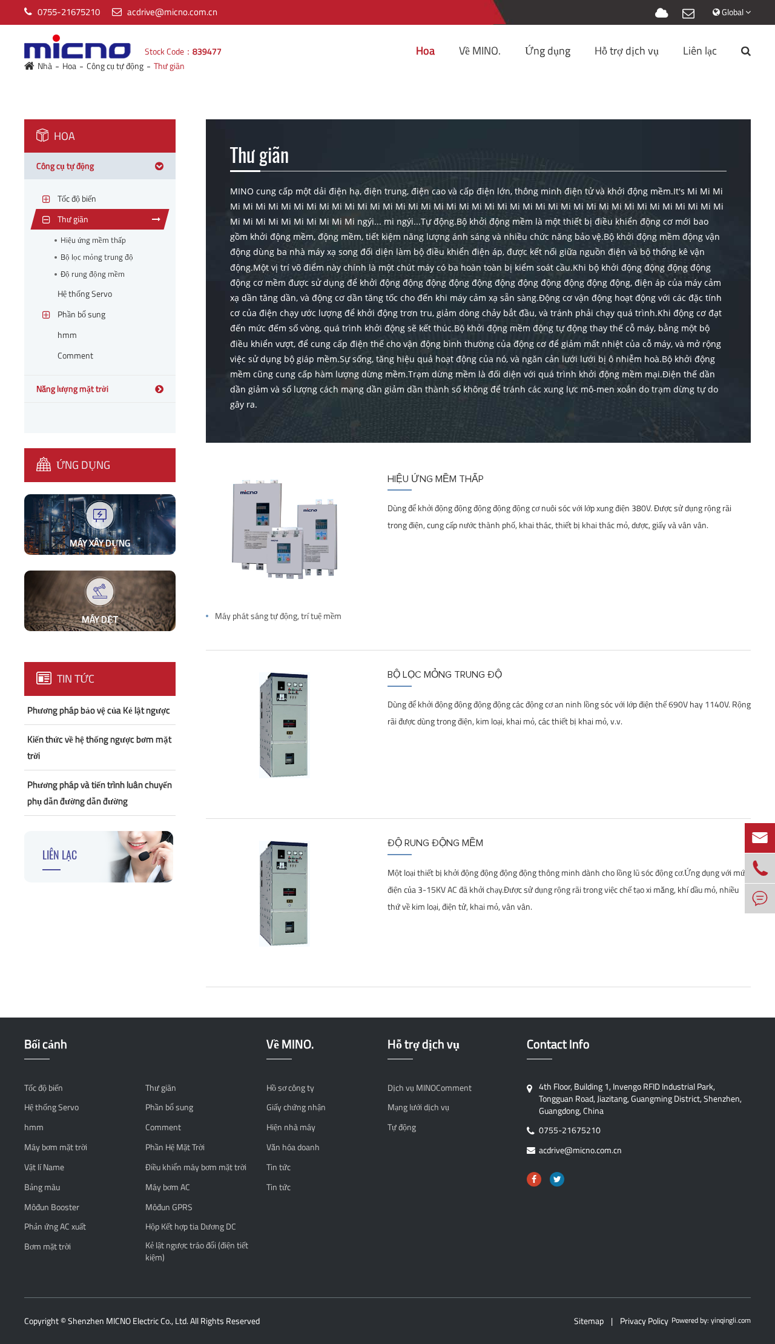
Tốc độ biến (43, 1088)
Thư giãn (160, 1088)
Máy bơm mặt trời (55, 1147)
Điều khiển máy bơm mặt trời (195, 1167)
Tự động (402, 1127)
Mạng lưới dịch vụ (418, 1107)
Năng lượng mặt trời (72, 388)
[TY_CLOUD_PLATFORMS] (661, 13)
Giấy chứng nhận (296, 1107)
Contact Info (558, 1044)
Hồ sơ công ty (290, 1088)
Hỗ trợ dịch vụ (627, 50)
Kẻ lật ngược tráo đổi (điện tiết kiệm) (196, 1251)
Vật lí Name (44, 1167)
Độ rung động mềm (93, 274)
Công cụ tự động (65, 165)
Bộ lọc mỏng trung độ (97, 257)
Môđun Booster (51, 1207)
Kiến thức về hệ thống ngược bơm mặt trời (99, 747)
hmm (34, 1127)
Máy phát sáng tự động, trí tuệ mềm (278, 616)
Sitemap (589, 1320)
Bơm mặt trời (47, 1246)
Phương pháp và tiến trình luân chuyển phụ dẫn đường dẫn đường (99, 793)
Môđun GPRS (169, 1207)
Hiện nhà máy (290, 1127)
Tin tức (74, 678)
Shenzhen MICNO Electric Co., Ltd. (128, 1320)
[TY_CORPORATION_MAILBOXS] (688, 13)
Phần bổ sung (169, 1107)
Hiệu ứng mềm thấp (93, 240)
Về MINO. (480, 50)
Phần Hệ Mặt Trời (175, 1147)
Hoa (425, 50)
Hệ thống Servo (51, 1107)
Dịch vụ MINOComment (430, 1088)
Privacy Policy (644, 1320)
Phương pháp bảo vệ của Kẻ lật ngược (98, 710)
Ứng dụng (547, 50)
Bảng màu (42, 1187)
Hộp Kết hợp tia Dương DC (190, 1226)
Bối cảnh (45, 1044)
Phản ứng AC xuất (55, 1226)
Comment (163, 1127)
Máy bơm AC (167, 1187)
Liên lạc (700, 50)
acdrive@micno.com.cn (172, 11)
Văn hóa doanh (293, 1147)
